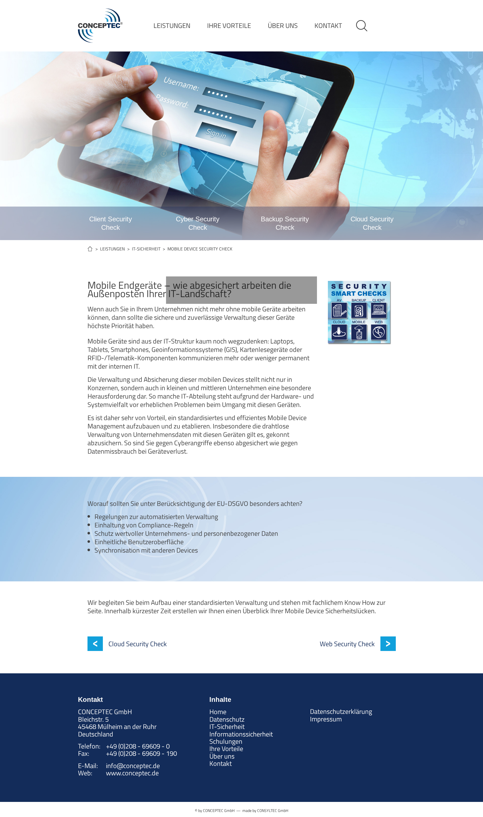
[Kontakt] (302, 290)
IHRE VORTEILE (229, 25)
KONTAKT (328, 25)
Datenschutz (227, 719)
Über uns (222, 756)
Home (217, 712)
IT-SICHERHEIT (146, 248)
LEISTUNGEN (171, 25)
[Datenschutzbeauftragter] (241, 290)
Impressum (326, 719)
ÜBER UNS (283, 25)
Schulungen (225, 741)
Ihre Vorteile (226, 748)
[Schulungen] (272, 290)
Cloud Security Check (372, 223)
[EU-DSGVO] (211, 290)
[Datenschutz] (181, 290)
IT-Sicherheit (227, 726)
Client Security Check (110, 223)
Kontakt (220, 763)
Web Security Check (347, 644)
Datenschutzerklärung (341, 711)
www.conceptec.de (132, 773)
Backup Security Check (285, 223)
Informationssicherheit (241, 734)
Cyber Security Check (197, 223)
